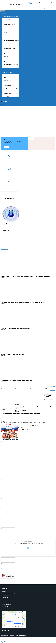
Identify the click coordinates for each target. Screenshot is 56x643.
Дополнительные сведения (7, 72)
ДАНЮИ (9, 171)
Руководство (6, 27)
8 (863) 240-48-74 (32, 3)
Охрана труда (6, 96)
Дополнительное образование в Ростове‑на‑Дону (7, 611)
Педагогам (6, 77)
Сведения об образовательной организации (10, 16)
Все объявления (52, 390)
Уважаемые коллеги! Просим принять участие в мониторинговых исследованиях (17, 420)
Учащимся (6, 74)
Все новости (53, 386)
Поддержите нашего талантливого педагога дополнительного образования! (16, 380)
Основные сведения (7, 19)
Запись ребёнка (5, 101)
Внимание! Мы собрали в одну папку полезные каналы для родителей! (15, 416)
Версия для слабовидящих (49, 8)
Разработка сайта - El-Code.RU (21, 635)
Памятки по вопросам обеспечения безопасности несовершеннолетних (15, 328)
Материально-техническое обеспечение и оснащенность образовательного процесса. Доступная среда (11, 43)
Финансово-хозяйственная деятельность (11, 37)
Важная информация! (48, 399)
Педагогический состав (8, 29)
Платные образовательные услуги (10, 58)
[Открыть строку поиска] (1, 104)
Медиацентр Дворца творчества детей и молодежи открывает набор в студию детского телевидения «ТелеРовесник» (25, 276)
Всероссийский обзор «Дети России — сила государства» (12, 354)
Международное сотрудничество (10, 61)
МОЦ (9, 158)
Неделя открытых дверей (20, 410)
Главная (4, 13)
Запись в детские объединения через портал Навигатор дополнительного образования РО (48, 394)
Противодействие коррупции (8, 98)
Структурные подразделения (9, 198)
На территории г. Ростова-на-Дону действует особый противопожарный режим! (31, 402)
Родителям (6, 80)
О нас (3, 69)
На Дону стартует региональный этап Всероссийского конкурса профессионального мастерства (20, 413)
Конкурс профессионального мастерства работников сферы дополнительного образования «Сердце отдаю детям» (11, 91)
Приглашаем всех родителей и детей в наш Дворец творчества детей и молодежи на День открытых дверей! (23, 302)
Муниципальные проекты (9, 185)
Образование (6, 35)
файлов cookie (24, 637)
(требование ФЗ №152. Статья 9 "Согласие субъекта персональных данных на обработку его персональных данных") (18, 641)
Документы (6, 32)
